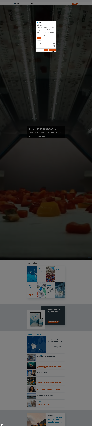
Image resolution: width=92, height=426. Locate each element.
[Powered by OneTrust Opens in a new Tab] (53, 51)
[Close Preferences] (2, 425)
